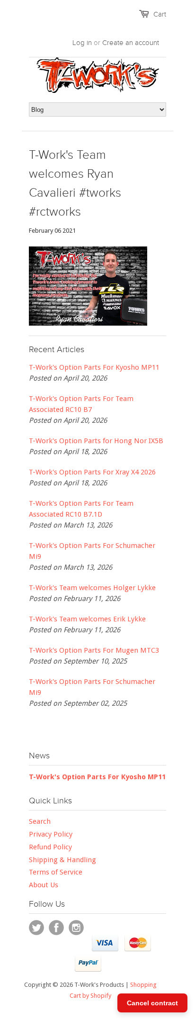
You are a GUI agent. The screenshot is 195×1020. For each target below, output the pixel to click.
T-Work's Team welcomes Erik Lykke (87, 619)
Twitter (36, 927)
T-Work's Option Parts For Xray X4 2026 (92, 472)
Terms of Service (55, 872)
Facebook (56, 927)
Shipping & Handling (62, 860)
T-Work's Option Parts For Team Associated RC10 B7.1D (81, 509)
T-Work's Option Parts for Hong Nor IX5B (96, 441)
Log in (82, 42)
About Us (43, 885)
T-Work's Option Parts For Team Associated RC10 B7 (81, 404)
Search (40, 821)
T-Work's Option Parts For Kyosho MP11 (94, 367)
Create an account (130, 42)
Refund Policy (50, 847)
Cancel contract (152, 1003)
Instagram (76, 927)
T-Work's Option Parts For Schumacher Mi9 (92, 551)
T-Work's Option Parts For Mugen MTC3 (94, 650)
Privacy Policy (50, 834)
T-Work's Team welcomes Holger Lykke (92, 587)
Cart (159, 14)
